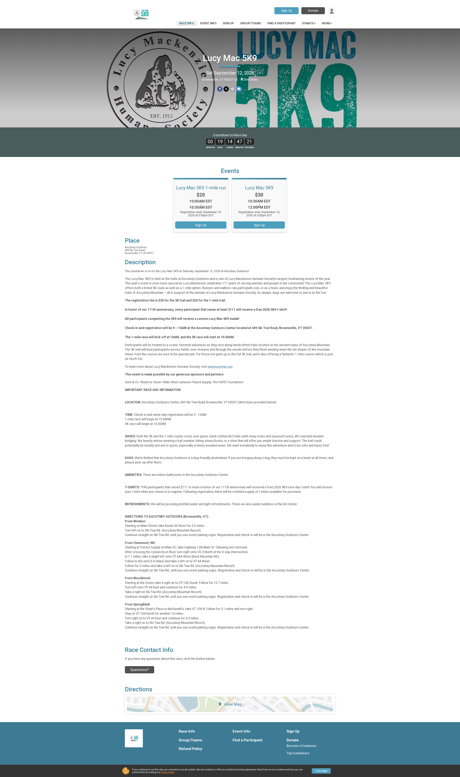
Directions (250, 79)
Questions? (139, 670)
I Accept (321, 771)
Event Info (208, 23)
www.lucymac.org (220, 366)
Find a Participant (281, 23)
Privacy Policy (167, 772)
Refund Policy (190, 749)
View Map (233, 704)
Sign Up (286, 10)
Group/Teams (250, 23)
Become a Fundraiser (301, 746)
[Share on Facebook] (219, 89)
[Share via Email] (232, 89)
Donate (313, 10)
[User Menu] (331, 10)
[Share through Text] (239, 89)
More (326, 23)
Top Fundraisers (298, 753)
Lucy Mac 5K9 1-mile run (201, 187)
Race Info (186, 23)
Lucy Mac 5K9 (230, 58)
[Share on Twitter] (226, 89)
